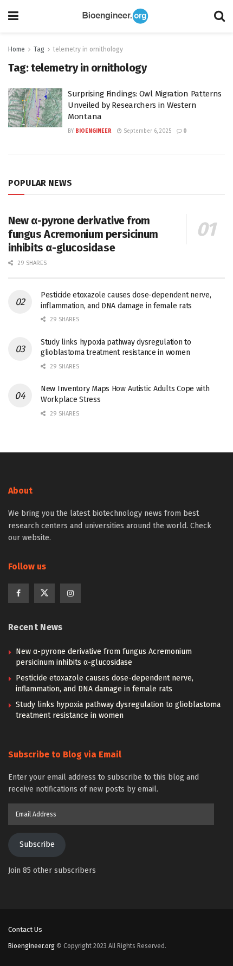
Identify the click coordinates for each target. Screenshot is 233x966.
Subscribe (37, 844)
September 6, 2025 (146, 131)
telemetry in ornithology (88, 49)
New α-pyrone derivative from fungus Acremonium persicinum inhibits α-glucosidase (83, 234)
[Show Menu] (13, 16)
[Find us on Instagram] (70, 593)
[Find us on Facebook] (18, 593)
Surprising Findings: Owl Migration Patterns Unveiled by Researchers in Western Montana (145, 105)
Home (16, 49)
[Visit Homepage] (116, 16)
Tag (39, 49)
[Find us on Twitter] (44, 593)
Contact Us (25, 929)
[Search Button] (219, 16)
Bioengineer (93, 131)
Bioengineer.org (31, 946)
